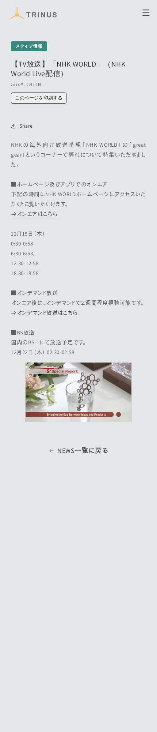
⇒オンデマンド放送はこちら (44, 312)
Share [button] (26, 126)
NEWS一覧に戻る (82, 450)
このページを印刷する (38, 98)
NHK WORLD (102, 144)
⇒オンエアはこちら (34, 213)
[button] (146, 13)
